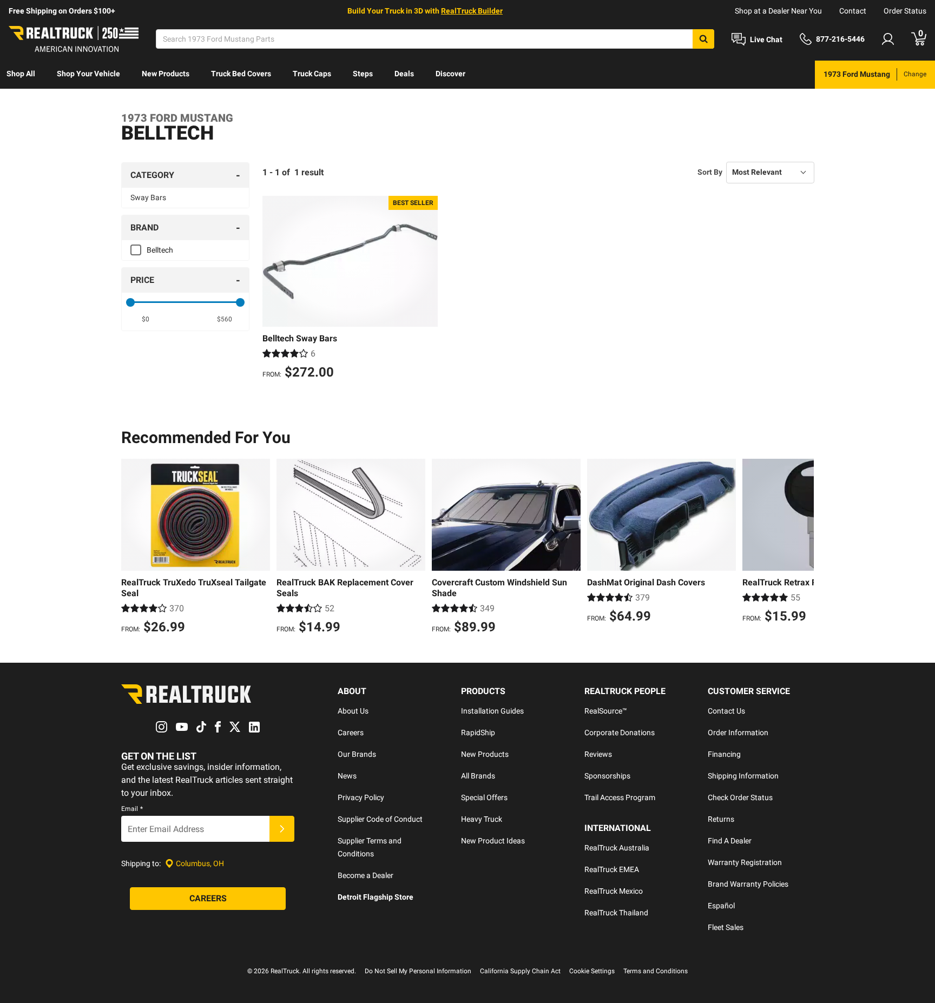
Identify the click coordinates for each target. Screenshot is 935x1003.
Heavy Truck (481, 819)
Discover (450, 73)
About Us (353, 711)
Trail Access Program (619, 797)
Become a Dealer (365, 875)
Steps (363, 73)
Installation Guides (492, 711)
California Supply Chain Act (520, 971)
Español (721, 905)
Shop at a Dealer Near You (778, 10)
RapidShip (478, 732)
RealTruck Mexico (613, 891)
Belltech (160, 250)
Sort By (709, 172)
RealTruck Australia (616, 847)
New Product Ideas (493, 840)
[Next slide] (803, 548)
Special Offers (484, 797)
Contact (852, 10)
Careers (351, 732)
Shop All (20, 73)
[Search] (703, 39)
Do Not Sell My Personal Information (418, 971)
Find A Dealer (730, 840)
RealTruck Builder (472, 10)
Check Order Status (740, 797)
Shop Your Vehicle (88, 73)
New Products (165, 73)
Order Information (738, 732)
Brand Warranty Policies (748, 884)
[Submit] (281, 829)
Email (132, 809)
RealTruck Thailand (616, 912)
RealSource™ (605, 711)
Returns (721, 819)
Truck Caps (312, 73)
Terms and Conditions (655, 971)
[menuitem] (21, 75)
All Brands (478, 775)
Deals (404, 73)
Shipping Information (743, 775)
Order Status (905, 10)
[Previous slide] (132, 548)
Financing (724, 754)
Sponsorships (607, 775)
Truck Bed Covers (241, 73)
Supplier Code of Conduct (380, 819)
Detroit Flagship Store (375, 897)
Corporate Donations (619, 732)
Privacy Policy (361, 797)
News (347, 775)
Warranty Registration (745, 862)
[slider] (130, 302)
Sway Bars (148, 197)
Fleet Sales (725, 927)
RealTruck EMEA (611, 869)
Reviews (598, 754)
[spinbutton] (146, 319)
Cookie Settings (592, 971)
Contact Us (726, 711)
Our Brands (357, 754)
